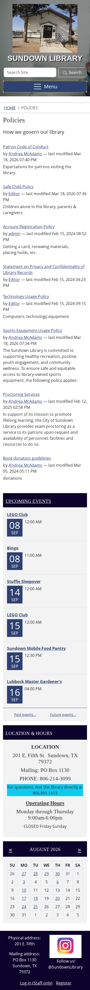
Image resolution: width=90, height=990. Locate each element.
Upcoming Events (28, 501)
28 (35, 873)
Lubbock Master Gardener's (34, 681)
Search (75, 72)
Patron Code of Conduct (25, 146)
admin (14, 233)
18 (35, 898)
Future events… (63, 714)
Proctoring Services (21, 394)
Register (64, 983)
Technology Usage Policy (26, 296)
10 (24, 890)
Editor (14, 193)
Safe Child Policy (18, 186)
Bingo (12, 548)
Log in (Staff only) (36, 983)
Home (10, 108)
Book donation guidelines (27, 458)
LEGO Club (17, 514)
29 (46, 873)
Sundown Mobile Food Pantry (36, 648)
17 (24, 898)
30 (57, 873)
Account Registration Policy (28, 226)
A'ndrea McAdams (25, 153)
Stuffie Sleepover (23, 581)
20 (57, 898)
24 (24, 906)
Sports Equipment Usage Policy (32, 330)
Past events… (25, 714)
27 (24, 873)
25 (35, 906)
